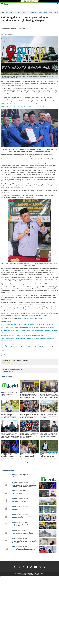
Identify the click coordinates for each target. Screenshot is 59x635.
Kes (36, 12)
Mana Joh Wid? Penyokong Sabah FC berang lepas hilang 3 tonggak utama (29, 436)
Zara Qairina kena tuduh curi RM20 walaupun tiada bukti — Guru (48, 436)
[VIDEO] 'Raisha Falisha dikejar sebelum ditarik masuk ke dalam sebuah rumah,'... (10, 456)
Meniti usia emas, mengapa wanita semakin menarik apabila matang (28, 456)
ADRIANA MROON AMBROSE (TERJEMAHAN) (14, 28)
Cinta (11, 12)
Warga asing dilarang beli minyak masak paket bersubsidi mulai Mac (24, 524)
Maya (21, 392)
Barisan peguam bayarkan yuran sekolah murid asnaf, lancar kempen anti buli (28, 395)
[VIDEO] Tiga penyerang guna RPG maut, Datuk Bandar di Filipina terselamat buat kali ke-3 (24, 548)
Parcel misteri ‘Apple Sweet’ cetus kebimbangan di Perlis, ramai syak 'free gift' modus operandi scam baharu (24, 541)
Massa (28, 12)
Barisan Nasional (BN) (47, 346)
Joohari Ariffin (30, 345)
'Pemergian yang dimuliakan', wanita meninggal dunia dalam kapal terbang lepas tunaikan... (49, 395)
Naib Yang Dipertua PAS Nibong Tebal (10, 345)
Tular (32, 12)
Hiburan (50, 12)
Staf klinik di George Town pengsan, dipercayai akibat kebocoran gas (24, 516)
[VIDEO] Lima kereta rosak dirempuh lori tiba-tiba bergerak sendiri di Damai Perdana (24, 532)
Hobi (55, 12)
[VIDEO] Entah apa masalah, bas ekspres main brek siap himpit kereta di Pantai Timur (24, 335)
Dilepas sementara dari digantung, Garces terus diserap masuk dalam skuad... (48, 456)
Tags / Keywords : (6, 343)
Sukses (23, 12)
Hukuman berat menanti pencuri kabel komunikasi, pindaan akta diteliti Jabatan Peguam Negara (27, 327)
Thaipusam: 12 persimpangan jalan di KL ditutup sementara (24, 508)
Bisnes (40, 12)
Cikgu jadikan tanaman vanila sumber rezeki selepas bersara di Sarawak (49, 416)
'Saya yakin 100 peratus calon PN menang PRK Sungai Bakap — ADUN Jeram (27, 107)
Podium (45, 12)
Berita (2, 392)
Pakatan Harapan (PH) (36, 346)
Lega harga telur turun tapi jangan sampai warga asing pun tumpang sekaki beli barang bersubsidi (27, 324)
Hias (19, 12)
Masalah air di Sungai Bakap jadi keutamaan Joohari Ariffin (22, 104)
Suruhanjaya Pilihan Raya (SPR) (22, 346)
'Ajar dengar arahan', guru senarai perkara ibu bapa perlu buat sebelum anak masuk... (9, 416)
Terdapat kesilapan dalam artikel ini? (12, 369)
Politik (2, 31)
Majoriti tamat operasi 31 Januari (8, 394)
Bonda (6, 12)
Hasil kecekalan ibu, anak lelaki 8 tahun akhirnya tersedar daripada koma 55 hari (29, 416)
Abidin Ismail (23, 345)
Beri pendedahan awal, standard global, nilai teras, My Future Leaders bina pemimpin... (10, 436)
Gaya (15, 12)
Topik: (2, 350)
